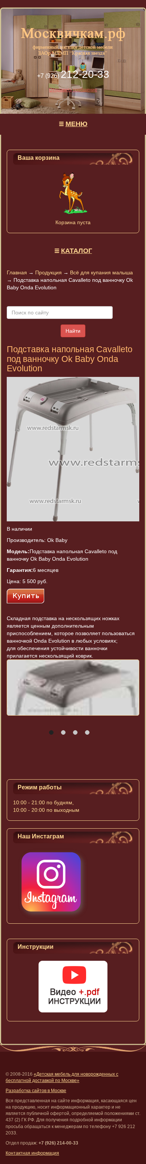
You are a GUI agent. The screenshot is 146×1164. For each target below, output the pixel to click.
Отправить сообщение (73, 89)
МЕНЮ (77, 124)
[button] (51, 732)
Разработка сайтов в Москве (36, 1090)
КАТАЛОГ (76, 251)
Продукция (48, 272)
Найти (73, 331)
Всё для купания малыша (101, 272)
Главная (17, 272)
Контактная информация (32, 1153)
